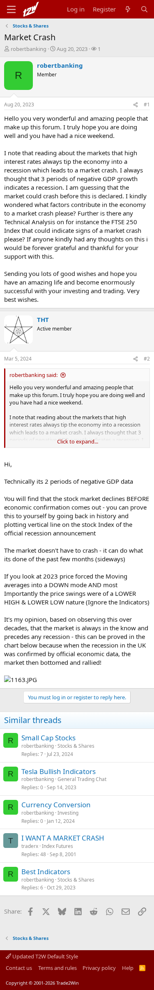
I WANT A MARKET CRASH (62, 838)
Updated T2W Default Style (44, 956)
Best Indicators (45, 871)
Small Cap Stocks (48, 737)
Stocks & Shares (75, 745)
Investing (67, 812)
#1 (147, 104)
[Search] (144, 9)
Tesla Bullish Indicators (58, 771)
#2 (147, 358)
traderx (29, 846)
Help (127, 968)
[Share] (135, 105)
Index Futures (57, 846)
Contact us (19, 968)
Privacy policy (99, 968)
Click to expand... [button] (77, 441)
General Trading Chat (81, 779)
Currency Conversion (56, 804)
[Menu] (11, 9)
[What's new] (128, 9)
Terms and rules (57, 968)
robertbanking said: (33, 375)
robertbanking (28, 49)
